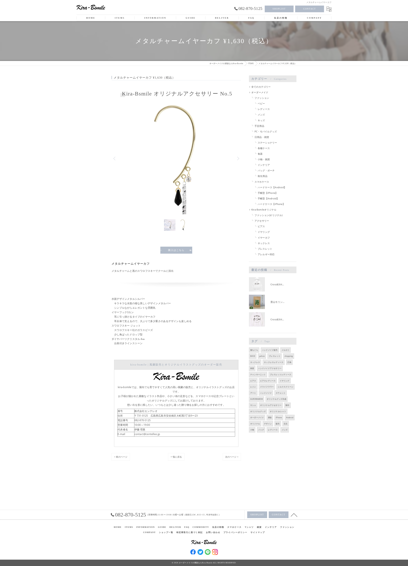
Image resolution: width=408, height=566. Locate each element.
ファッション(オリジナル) (269, 215)
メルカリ (285, 350)
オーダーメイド (259, 92)
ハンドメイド (266, 393)
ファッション (262, 97)
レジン (253, 386)
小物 (252, 429)
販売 (278, 423)
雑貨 (252, 368)
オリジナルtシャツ (278, 411)
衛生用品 (262, 176)
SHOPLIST (279, 9)
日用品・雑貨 (262, 137)
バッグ (261, 429)
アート (253, 393)
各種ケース (264, 148)
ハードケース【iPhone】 (271, 204)
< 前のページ (120, 456)
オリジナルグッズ (258, 411)
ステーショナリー (267, 142)
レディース (264, 109)
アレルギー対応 (266, 254)
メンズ (261, 114)
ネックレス (264, 243)
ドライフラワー (267, 386)
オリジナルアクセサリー (270, 405)
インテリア (264, 164)
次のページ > (231, 456)
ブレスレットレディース (280, 374)
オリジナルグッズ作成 (276, 399)
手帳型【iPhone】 (268, 192)
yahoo (262, 356)
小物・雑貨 (264, 159)
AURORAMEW (256, 399)
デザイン (268, 423)
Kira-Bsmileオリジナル (263, 209)
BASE (252, 356)
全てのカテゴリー (261, 86)
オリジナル (255, 423)
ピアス (261, 226)
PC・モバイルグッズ (266, 131)
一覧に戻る (176, 456)
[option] (176, 158)
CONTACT (309, 9)
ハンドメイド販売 (270, 350)
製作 (287, 405)
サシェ (253, 405)
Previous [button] (115, 158)
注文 (286, 423)
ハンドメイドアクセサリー (269, 368)
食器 (260, 153)
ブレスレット (265, 248)
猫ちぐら (254, 350)
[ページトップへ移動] (294, 515)
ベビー (261, 103)
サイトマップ (258, 532)
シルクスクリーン (285, 386)
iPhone (279, 417)
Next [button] (238, 158)
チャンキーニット (258, 374)
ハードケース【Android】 (272, 187)
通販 (270, 417)
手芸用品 (259, 125)
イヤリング (264, 231)
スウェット (280, 393)
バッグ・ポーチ (266, 170)
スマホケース (262, 181)
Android (289, 417)
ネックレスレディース (273, 362)
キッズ (261, 120)
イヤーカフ (264, 237)
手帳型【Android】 (268, 198)
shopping (288, 356)
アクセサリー (262, 220)
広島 (289, 362)
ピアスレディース (268, 380)
